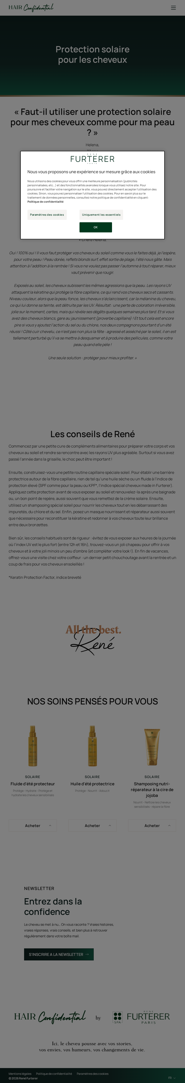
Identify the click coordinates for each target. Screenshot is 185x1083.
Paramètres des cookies (47, 214)
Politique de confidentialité (45, 201)
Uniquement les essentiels (101, 214)
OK (96, 227)
